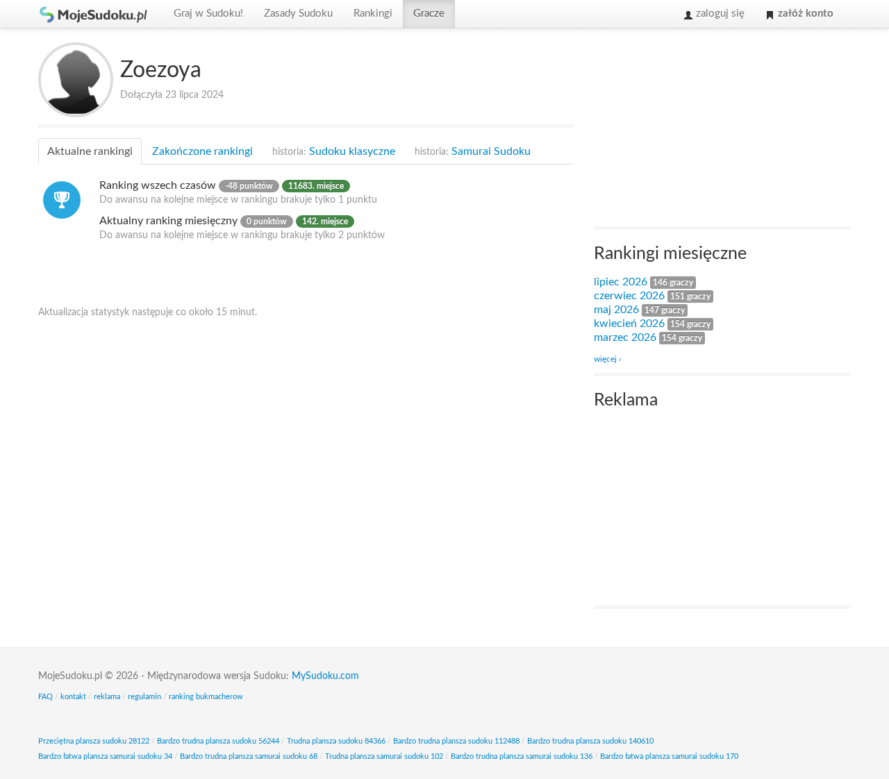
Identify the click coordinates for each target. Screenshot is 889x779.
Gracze (428, 13)
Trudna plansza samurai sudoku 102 (384, 756)
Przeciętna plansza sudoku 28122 (93, 741)
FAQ (45, 697)
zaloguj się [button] (719, 13)
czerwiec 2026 (629, 295)
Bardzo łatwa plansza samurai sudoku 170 (669, 756)
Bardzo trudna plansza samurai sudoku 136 (521, 756)
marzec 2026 (625, 337)
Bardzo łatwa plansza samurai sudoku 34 (105, 756)
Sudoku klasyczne (333, 151)
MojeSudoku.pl (93, 14)
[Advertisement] (698, 129)
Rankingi (373, 13)
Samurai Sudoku (473, 151)
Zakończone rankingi (202, 151)
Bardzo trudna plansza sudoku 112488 (456, 741)
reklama (107, 697)
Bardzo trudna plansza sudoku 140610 (590, 741)
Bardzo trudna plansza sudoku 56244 (218, 741)
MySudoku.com (325, 676)
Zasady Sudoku (298, 13)
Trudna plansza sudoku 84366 (336, 741)
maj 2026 (616, 309)
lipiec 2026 (620, 281)
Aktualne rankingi (90, 151)
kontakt (73, 697)
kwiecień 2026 (629, 323)
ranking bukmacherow (206, 697)
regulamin (144, 697)
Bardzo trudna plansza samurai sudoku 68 (248, 756)
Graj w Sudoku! (208, 13)
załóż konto (804, 13)
